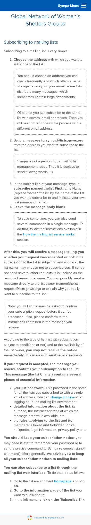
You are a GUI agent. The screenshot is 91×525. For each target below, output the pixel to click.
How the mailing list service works (48, 234)
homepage (63, 481)
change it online (62, 397)
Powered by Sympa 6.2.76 (49, 517)
